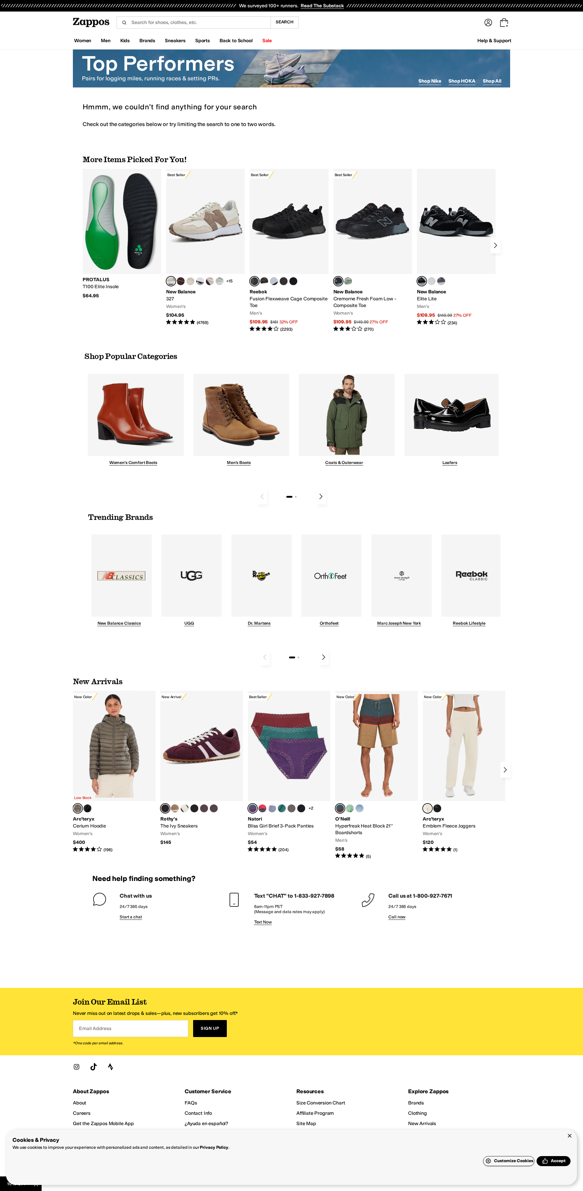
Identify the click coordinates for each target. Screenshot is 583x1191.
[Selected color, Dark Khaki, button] (340, 808)
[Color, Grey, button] (441, 281)
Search (285, 22)
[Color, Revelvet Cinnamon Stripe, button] (214, 808)
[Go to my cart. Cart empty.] (504, 22)
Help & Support (494, 40)
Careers (81, 1113)
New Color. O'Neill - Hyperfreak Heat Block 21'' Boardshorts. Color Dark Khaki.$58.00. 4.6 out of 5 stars (376, 775)
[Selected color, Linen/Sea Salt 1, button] (171, 281)
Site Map (306, 1123)
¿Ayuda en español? (206, 1123)
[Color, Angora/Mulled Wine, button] (210, 281)
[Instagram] (76, 1066)
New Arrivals (422, 1123)
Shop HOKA (462, 81)
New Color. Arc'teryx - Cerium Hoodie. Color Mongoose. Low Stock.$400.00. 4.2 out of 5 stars (114, 772)
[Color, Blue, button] (283, 281)
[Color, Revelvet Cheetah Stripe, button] (184, 808)
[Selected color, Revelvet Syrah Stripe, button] (165, 808)
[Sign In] (488, 22)
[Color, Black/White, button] (293, 281)
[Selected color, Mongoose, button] (78, 808)
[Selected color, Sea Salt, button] (427, 808)
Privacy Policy (214, 1147)
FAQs (191, 1103)
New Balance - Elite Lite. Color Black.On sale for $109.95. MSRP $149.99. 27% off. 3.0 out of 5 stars (456, 247)
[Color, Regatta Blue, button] (359, 808)
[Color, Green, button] (350, 808)
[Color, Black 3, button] (87, 808)
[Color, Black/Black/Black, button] (301, 808)
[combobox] (194, 22)
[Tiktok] (93, 1066)
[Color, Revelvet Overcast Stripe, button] (204, 808)
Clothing (417, 1113)
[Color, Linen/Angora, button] (190, 281)
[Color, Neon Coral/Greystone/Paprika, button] (262, 808)
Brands (416, 1103)
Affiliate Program (315, 1113)
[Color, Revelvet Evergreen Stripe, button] (194, 808)
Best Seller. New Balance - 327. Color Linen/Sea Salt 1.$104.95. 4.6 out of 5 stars (205, 247)
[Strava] (110, 1066)
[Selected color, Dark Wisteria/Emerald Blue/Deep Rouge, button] (252, 808)
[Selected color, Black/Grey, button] (254, 281)
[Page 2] (296, 497)
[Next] (495, 245)
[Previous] (262, 496)
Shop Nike (429, 81)
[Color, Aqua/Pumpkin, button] (348, 281)
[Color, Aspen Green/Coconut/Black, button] (282, 808)
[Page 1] (289, 497)
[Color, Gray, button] (274, 281)
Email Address (95, 1028)
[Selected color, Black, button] (422, 281)
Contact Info (198, 1113)
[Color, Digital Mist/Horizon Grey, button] (200, 281)
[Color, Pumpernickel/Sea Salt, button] (181, 281)
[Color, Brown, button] (264, 281)
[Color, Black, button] (437, 808)
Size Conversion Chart (320, 1103)
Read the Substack (322, 6)
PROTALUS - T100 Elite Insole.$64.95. (122, 234)
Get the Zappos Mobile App (103, 1123)
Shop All (492, 81)
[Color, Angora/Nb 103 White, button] (219, 281)
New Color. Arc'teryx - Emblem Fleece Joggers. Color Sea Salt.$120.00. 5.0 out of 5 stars (464, 772)
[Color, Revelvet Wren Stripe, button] (175, 808)
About (79, 1103)
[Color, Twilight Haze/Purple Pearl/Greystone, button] (272, 808)
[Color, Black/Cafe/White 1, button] (291, 808)
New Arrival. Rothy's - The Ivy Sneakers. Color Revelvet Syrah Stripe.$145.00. (201, 768)
